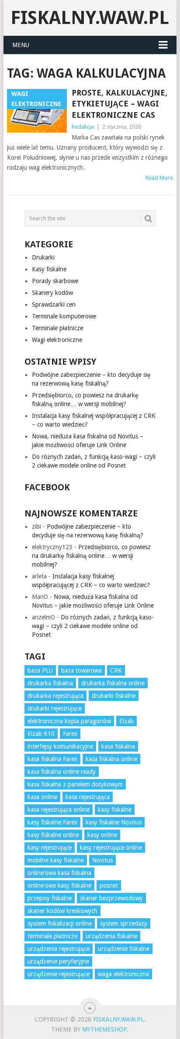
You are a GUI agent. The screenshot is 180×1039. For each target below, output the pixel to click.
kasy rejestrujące (50, 847)
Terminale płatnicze (57, 328)
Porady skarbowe (55, 280)
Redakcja (83, 126)
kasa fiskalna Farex (52, 758)
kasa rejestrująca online (59, 809)
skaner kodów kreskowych (62, 910)
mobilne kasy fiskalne (56, 860)
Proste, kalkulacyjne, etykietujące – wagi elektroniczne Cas (119, 103)
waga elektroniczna (123, 974)
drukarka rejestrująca (55, 695)
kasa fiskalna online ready (62, 771)
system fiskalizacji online (60, 923)
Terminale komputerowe (64, 316)
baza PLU (40, 670)
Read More (159, 177)
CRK (116, 670)
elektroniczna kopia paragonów (69, 721)
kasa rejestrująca (88, 796)
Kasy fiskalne (49, 269)
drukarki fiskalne (113, 695)
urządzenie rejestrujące (59, 974)
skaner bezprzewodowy (111, 898)
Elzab (126, 721)
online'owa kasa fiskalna (59, 872)
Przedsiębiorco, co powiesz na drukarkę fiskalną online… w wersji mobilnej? (91, 555)
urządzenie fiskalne (123, 948)
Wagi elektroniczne (57, 339)
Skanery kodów (52, 292)
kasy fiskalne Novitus (114, 822)
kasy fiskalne (115, 809)
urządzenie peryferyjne (58, 961)
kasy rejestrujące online (111, 847)
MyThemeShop (104, 1029)
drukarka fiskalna (50, 683)
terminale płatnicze (52, 936)
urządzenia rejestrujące (59, 948)
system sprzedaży (123, 923)
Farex (70, 733)
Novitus (102, 860)
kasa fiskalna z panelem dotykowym (75, 784)
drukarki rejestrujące (55, 708)
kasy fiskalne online (53, 834)
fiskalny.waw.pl (89, 17)
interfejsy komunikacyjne (60, 746)
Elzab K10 (41, 733)
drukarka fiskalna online (113, 683)
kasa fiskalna (118, 746)
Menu (20, 44)
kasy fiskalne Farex (52, 822)
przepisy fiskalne (50, 898)
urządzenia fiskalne (111, 936)
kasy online (102, 834)
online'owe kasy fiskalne (59, 885)
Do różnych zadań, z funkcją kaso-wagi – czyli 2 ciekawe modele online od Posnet (93, 626)
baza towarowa (81, 670)
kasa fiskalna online (111, 758)
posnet (109, 885)
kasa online (42, 796)
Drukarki (43, 257)
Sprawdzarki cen (54, 304)
